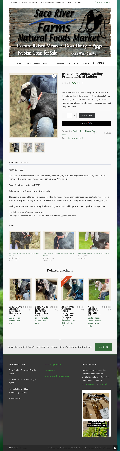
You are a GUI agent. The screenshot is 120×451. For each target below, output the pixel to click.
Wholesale (49, 370)
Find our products (53, 364)
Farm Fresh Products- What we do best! (93, 448)
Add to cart (87, 115)
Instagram (90, 384)
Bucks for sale (15, 317)
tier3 (81, 138)
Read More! (103, 347)
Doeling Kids (78, 131)
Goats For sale (94, 320)
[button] (54, 75)
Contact (108, 448)
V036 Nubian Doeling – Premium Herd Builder (94, 253)
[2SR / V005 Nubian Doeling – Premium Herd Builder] (25, 240)
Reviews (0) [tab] (24, 162)
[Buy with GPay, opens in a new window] (86, 123)
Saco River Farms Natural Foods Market (68, 448)
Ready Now (73, 138)
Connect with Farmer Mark (57, 376)
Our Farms (51, 448)
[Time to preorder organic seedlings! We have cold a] (96, 434)
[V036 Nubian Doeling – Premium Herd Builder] (94, 240)
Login (106, 2)
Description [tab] (13, 162)
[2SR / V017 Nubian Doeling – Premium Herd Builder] (59, 240)
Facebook (103, 384)
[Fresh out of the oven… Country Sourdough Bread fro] (96, 406)
